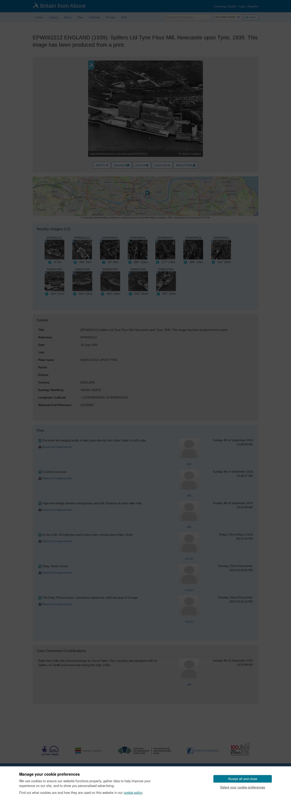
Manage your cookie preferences (49, 774)
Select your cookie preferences (242, 787)
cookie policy (133, 792)
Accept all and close (242, 778)
